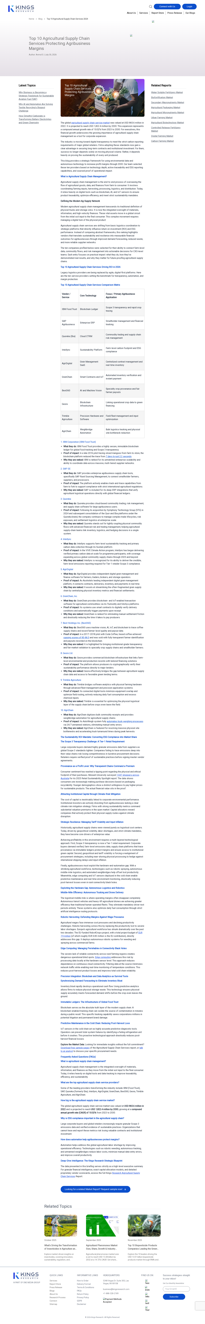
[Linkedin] (147, 1295)
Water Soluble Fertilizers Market (167, 92)
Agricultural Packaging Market (165, 107)
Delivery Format (84, 1284)
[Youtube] (147, 1309)
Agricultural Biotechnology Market (167, 122)
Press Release (174, 13)
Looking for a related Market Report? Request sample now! (93, 1189)
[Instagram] (147, 1289)
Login (189, 6)
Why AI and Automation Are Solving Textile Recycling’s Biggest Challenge (36, 107)
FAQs (79, 1291)
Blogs (52, 1291)
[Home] (21, 9)
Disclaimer (81, 1304)
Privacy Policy (83, 1297)
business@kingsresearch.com (116, 1289)
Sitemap (53, 1304)
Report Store (157, 13)
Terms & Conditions (85, 1287)
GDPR (79, 1301)
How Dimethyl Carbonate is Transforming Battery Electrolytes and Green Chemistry (35, 119)
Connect (53, 1301)
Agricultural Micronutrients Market (167, 112)
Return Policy (83, 1294)
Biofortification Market (162, 97)
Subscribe (174, 1297)
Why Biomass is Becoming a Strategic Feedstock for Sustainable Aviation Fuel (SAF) (36, 95)
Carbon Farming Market (162, 141)
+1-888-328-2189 (111, 1293)
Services (143, 13)
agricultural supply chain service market (90, 122)
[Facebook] (147, 1282)
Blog (40, 19)
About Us (131, 13)
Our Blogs (190, 13)
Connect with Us (167, 6)
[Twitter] (147, 1302)
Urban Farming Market (162, 117)
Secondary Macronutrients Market (167, 102)
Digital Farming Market (162, 136)
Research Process (58, 1297)
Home (31, 19)
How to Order (83, 1281)
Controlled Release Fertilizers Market (165, 129)
